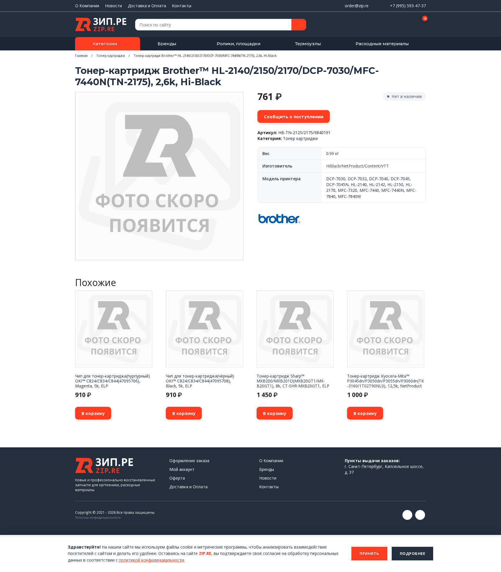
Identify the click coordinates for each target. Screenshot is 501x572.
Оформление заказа (189, 460)
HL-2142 (377, 184)
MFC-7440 (369, 190)
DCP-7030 (335, 178)
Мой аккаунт (182, 469)
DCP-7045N (337, 184)
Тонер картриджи (110, 55)
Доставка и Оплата (147, 5)
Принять (369, 553)
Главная (81, 55)
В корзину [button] (93, 413)
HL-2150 (395, 184)
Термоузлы (308, 43)
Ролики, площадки (238, 43)
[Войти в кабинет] (401, 25)
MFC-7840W (349, 196)
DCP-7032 (357, 178)
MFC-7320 (347, 190)
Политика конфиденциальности (98, 517)
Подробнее (412, 553)
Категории (104, 43)
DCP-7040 (378, 178)
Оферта (177, 478)
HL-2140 (359, 184)
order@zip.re (357, 5)
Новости (113, 5)
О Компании (87, 5)
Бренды (166, 43)
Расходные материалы (382, 43)
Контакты (181, 5)
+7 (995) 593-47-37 (408, 5)
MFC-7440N (392, 190)
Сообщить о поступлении (293, 116)
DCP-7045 (400, 178)
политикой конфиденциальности (151, 560)
